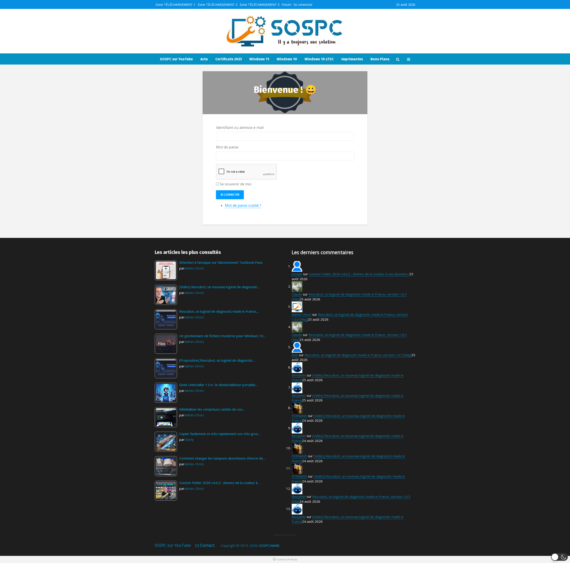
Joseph (297, 274)
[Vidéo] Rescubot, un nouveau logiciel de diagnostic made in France (347, 397)
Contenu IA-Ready (287, 559)
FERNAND (299, 415)
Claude (297, 294)
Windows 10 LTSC (319, 59)
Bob (295, 355)
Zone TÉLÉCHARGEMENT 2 (217, 4)
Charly (189, 439)
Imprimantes (352, 59)
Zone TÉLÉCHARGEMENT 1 (175, 4)
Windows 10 (287, 59)
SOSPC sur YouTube (176, 59)
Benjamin (299, 375)
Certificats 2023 (228, 59)
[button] (559, 557)
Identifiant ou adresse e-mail (240, 127)
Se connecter (302, 4)
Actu (204, 59)
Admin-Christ (194, 268)
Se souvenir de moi (235, 184)
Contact (207, 545)
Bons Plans (379, 59)
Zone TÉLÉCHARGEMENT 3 (259, 4)
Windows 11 (259, 59)
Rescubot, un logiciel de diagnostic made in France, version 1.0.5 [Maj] (358, 355)
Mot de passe (227, 147)
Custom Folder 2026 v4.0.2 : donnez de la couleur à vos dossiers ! (359, 274)
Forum (286, 4)
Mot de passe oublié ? (243, 205)
